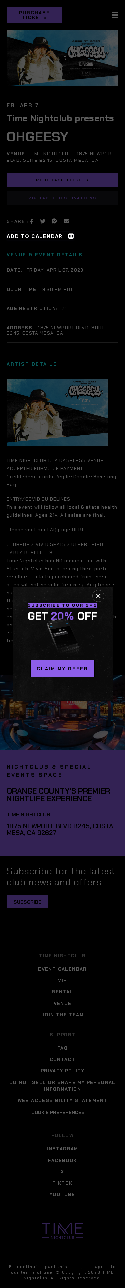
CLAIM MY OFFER (62, 669)
